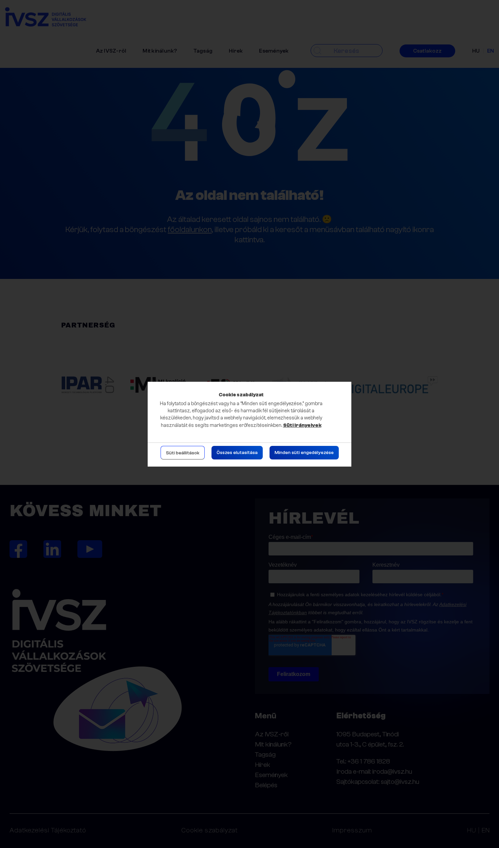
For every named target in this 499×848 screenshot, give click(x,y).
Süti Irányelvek (302, 425)
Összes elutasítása (237, 452)
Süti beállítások (182, 453)
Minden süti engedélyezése (304, 452)
